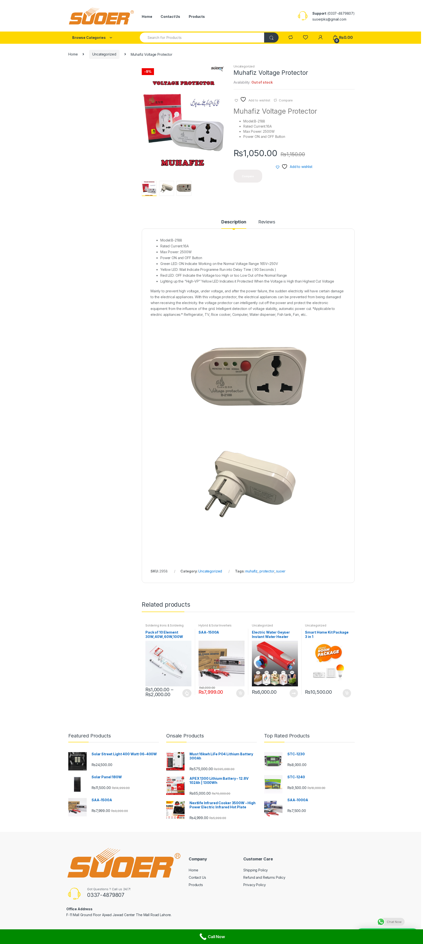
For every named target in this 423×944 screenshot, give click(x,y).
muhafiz (251, 571)
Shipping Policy (255, 870)
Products (197, 16)
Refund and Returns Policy (264, 877)
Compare (286, 100)
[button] (220, 69)
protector (266, 571)
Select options (187, 693)
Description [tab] (233, 222)
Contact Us (170, 16)
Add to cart (240, 693)
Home (147, 16)
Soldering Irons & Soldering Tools (164, 627)
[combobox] (202, 38)
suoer (280, 571)
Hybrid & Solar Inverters (215, 625)
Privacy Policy (254, 885)
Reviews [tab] (266, 222)
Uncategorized (104, 54)
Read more (293, 693)
